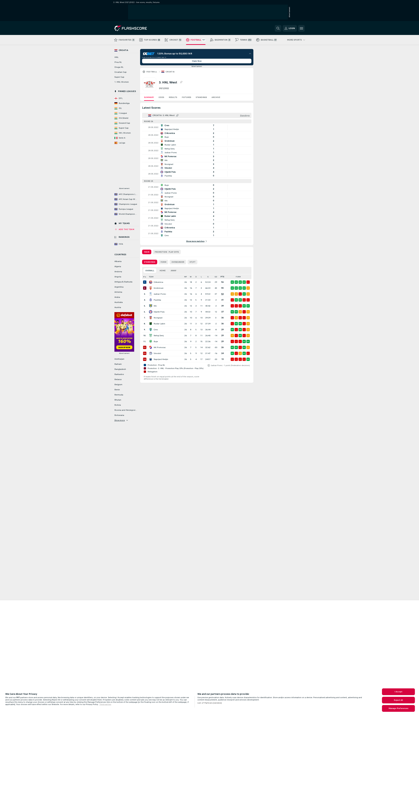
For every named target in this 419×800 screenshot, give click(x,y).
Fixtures (186, 97)
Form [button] (238, 277)
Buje (156, 341)
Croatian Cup (120, 72)
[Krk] (150, 306)
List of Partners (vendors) (209, 703)
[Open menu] (301, 28)
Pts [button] (222, 277)
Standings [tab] (149, 262)
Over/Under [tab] (178, 262)
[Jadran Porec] (150, 294)
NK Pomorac (160, 347)
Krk (155, 306)
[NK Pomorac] (150, 347)
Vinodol (157, 353)
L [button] (201, 277)
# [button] (144, 277)
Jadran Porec (160, 294)
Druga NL (118, 67)
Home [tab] (162, 270)
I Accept (398, 692)
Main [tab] (146, 252)
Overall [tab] (149, 270)
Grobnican (158, 288)
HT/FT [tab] (192, 262)
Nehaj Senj (159, 335)
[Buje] (150, 341)
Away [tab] (173, 270)
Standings (201, 97)
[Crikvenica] (150, 282)
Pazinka (157, 300)
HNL (116, 57)
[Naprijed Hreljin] (150, 359)
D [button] (196, 277)
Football (151, 72)
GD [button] (216, 277)
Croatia (170, 72)
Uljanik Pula (159, 311)
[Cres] (150, 329)
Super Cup (119, 77)
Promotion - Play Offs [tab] (167, 252)
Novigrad (158, 317)
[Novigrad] (150, 317)
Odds (161, 97)
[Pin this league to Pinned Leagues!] (181, 82)
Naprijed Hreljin (161, 359)
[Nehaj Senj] (150, 335)
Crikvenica (158, 282)
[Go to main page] (137, 28)
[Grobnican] (150, 288)
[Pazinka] (150, 300)
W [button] (191, 277)
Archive (216, 97)
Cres (156, 329)
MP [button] (185, 277)
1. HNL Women (121, 82)
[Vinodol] (150, 353)
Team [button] (151, 277)
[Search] (278, 28)
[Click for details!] (196, 127)
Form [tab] (163, 262)
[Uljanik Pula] (150, 311)
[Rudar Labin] (150, 323)
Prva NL (118, 62)
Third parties (105, 704)
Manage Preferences (398, 708)
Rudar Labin (159, 323)
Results (173, 97)
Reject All (398, 700)
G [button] (208, 277)
